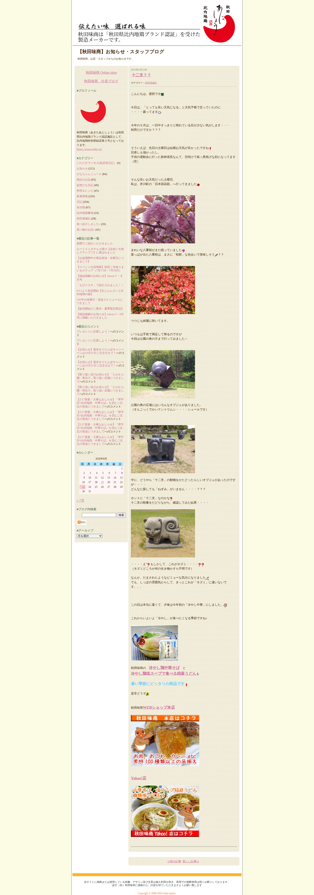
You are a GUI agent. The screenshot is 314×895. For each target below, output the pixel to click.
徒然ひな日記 (85, 185)
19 (102, 482)
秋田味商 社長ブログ (101, 81)
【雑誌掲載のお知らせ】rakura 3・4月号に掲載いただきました (100, 316)
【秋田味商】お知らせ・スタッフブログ (121, 51)
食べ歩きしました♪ (88, 224)
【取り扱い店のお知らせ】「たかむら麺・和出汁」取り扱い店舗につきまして (100, 378)
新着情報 (82, 196)
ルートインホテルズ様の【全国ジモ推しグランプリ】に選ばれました (100, 250)
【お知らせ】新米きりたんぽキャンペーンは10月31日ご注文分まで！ (100, 351)
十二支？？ (141, 75)
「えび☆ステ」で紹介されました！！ (100, 285)
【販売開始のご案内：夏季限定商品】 (100, 308)
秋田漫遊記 (151, 82)
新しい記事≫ (191, 861)
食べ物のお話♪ (86, 229)
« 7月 (80, 500)
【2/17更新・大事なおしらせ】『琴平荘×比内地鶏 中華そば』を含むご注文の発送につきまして (100, 403)
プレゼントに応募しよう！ (93, 331)
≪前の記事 (174, 861)
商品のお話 (84, 179)
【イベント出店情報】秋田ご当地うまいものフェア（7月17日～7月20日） (100, 268)
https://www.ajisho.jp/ (89, 149)
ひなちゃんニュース (89, 174)
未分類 (81, 207)
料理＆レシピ (85, 190)
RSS (83, 522)
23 (83, 486)
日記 (79, 201)
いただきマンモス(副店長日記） (96, 163)
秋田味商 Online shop (101, 72)
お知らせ (82, 168)
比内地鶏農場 (85, 213)
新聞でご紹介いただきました (95, 243)
